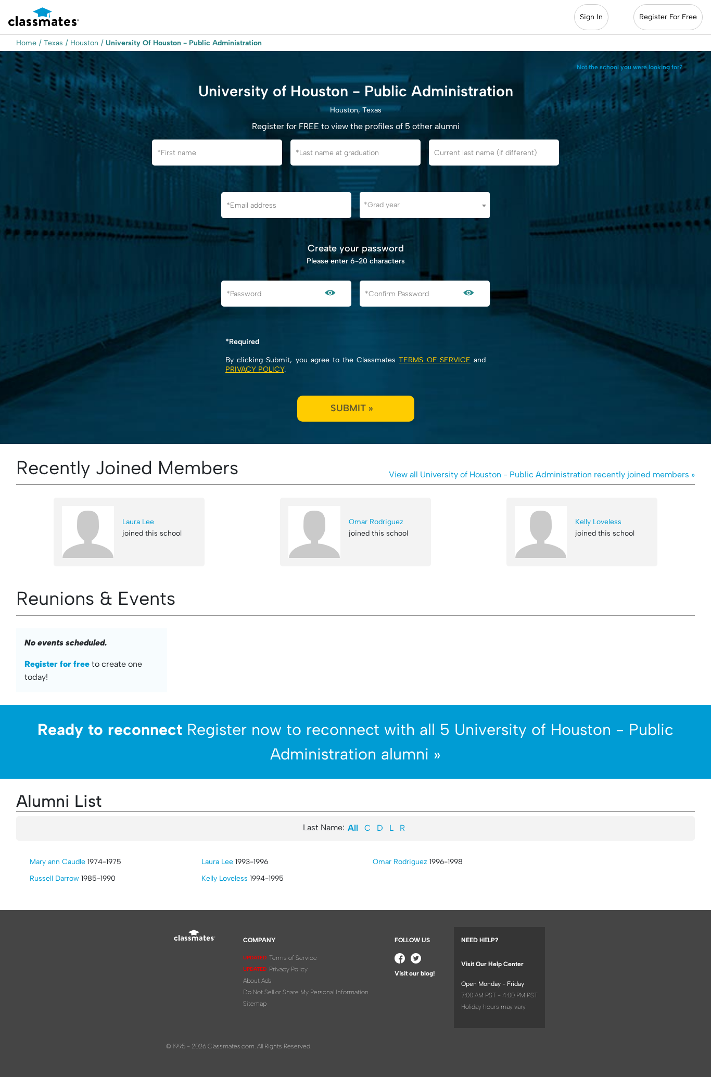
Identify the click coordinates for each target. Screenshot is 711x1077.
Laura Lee (138, 521)
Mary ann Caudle (57, 861)
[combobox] (425, 205)
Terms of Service (434, 360)
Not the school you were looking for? (630, 67)
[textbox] (425, 205)
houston (84, 43)
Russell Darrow (54, 878)
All (353, 828)
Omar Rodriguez (376, 521)
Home (26, 43)
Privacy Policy (254, 369)
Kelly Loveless (598, 521)
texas (53, 43)
